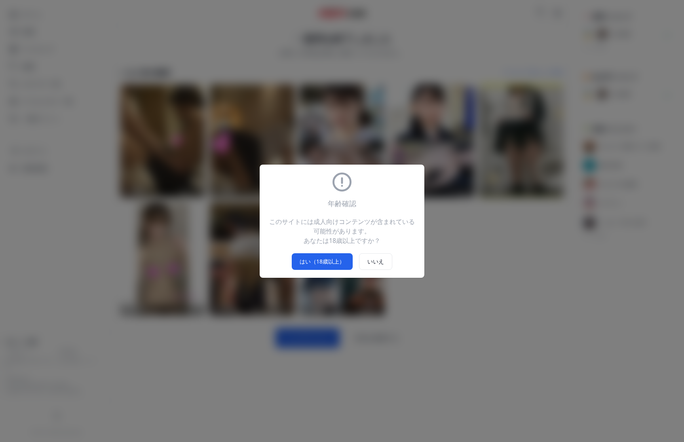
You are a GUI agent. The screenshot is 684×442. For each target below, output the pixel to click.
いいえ (375, 261)
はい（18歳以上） (322, 261)
